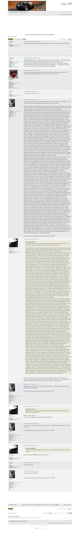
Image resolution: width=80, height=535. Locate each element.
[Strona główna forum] (40, 6)
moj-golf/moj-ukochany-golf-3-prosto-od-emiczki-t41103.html (35, 391)
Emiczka (28, 99)
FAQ (61, 14)
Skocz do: (45, 513)
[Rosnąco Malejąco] (54, 504)
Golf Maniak (29, 58)
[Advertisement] (40, 24)
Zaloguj (70, 14)
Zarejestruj (65, 14)
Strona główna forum (14, 12)
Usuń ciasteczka (55, 523)
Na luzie (25, 12)
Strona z (64, 39)
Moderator (15, 36)
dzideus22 (29, 41)
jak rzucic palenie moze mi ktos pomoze (40, 34)
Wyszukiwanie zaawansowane (66, 4)
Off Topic (21, 12)
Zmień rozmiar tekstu (70, 11)
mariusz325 (29, 70)
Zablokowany (10, 38)
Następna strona (67, 504)
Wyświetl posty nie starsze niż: (28, 504)
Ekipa (50, 523)
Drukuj (68, 11)
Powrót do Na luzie (12, 513)
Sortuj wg (44, 504)
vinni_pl (28, 239)
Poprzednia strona (12, 504)
